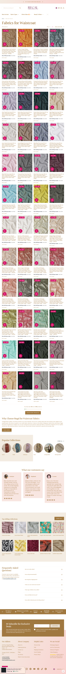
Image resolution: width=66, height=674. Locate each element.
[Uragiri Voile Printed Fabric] (45, 527)
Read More (7, 430)
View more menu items (47, 14)
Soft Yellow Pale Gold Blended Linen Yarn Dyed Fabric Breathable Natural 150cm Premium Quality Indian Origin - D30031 (9, 394)
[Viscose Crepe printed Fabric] (7, 545)
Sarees (3, 455)
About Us (20, 645)
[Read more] (58, 8)
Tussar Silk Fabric (31, 553)
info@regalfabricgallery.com (9, 578)
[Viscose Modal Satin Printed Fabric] (20, 545)
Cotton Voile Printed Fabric (58, 535)
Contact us (20, 649)
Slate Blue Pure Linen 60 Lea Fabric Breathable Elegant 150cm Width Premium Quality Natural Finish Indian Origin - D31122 (40, 145)
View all (60, 441)
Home (3, 18)
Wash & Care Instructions (24, 657)
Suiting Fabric (47, 455)
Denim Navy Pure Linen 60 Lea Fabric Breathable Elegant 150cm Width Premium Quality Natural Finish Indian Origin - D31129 (25, 114)
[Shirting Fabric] (59, 448)
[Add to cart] (5, 44)
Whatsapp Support (54, 645)
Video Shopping (53, 652)
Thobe (14, 455)
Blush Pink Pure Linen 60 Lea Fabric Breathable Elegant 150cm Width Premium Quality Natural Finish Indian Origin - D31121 (9, 176)
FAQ (35, 647)
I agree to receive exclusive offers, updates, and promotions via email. (47, 630)
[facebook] (38, 669)
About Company (23, 641)
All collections (19, 14)
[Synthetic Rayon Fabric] (58, 545)
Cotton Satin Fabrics (6, 535)
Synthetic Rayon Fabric (57, 553)
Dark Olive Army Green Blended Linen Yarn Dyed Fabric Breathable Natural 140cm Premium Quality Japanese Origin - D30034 (41, 363)
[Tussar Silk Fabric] (33, 545)
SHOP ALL (59, 518)
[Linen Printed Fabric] (20, 527)
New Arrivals (5, 14)
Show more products (33, 412)
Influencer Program (54, 649)
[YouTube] (34, 669)
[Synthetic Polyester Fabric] (45, 545)
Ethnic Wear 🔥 (26, 14)
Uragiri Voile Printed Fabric (45, 535)
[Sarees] (6, 448)
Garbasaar (25, 455)
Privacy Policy (37, 654)
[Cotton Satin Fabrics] (7, 527)
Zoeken (20, 8)
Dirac (35, 455)
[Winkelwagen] (63, 8)
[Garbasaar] (27, 448)
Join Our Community (55, 647)
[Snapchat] (46, 669)
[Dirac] (38, 448)
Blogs (19, 652)
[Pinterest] (30, 669)
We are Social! (55, 641)
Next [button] (42, 1)
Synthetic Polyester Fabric (45, 553)
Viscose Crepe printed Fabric (6, 554)
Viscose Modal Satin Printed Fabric (19, 554)
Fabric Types (14, 14)
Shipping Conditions (38, 649)
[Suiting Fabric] (48, 448)
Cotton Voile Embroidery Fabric (32, 536)
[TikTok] (42, 669)
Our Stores (20, 654)
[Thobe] (17, 448)
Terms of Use (37, 645)
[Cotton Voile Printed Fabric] (58, 527)
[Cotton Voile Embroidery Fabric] (33, 527)
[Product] (9, 38)
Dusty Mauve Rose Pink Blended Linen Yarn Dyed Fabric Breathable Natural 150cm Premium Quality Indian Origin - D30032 (57, 363)
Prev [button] (23, 1)
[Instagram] (27, 669)
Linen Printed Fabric (19, 535)
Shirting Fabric (58, 455)
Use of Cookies (37, 652)
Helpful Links (38, 641)
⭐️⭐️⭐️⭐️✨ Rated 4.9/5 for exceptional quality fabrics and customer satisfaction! (57, 656)
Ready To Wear (38, 14)
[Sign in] (61, 8)
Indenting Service (22, 647)
